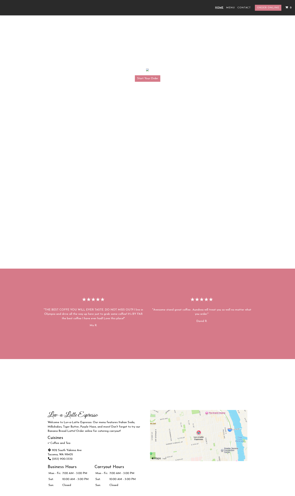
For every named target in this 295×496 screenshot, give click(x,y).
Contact (244, 7)
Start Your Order (147, 78)
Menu (230, 7)
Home (219, 7)
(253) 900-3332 (62, 459)
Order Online (268, 7)
